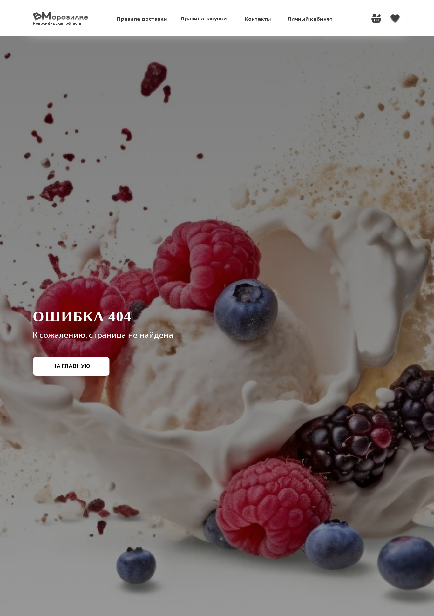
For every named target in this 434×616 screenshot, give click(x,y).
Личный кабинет (310, 19)
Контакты (258, 19)
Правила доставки (142, 19)
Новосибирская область (57, 23)
